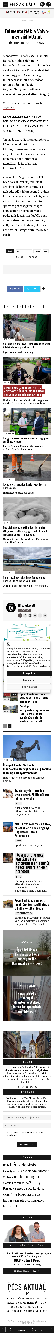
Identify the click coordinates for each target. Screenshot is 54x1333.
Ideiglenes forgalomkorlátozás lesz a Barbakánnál (24, 486)
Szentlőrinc (10, 1194)
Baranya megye (15, 1188)
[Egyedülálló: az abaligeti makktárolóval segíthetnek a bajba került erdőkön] (8, 903)
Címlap (23, 21)
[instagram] (30, 615)
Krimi (6, 523)
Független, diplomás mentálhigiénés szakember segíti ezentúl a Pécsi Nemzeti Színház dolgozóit (33, 863)
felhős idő (23, 1182)
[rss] (45, 615)
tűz (22, 1200)
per (45, 251)
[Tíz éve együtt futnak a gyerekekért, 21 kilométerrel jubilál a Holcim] (8, 793)
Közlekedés (9, 339)
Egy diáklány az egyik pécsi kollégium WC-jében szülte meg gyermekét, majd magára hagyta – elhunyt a (25, 531)
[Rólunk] (27, 1044)
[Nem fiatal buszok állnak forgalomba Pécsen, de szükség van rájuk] (27, 560)
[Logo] (21, 4)
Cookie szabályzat (42, 666)
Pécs (14, 694)
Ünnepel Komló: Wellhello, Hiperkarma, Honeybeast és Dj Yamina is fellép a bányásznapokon (27, 769)
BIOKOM (38, 1200)
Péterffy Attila (11, 1171)
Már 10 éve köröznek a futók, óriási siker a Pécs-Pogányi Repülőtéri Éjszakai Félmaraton (33, 830)
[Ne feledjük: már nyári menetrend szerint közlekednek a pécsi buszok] (27, 327)
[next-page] (10, 726)
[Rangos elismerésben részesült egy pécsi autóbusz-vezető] (27, 421)
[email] (40, 615)
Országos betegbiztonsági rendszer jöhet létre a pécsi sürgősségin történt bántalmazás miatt (35, 713)
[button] (8, 644)
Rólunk (27, 1062)
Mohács (8, 1177)
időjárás (28, 1165)
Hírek (18, 803)
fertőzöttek (10, 1206)
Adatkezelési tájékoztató (19, 666)
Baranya (36, 1183)
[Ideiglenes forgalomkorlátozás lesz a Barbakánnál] (27, 467)
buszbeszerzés (24, 251)
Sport (18, 840)
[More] (43, 289)
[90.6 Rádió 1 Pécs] (27, 1240)
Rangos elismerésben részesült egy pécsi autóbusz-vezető (26, 439)
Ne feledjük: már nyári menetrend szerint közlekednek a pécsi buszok (26, 345)
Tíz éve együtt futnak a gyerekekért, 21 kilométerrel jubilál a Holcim (33, 794)
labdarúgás (11, 1200)
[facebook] (25, 615)
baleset (43, 1171)
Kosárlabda (28, 1171)
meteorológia (26, 1176)
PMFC (29, 1200)
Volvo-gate (34, 256)
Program (8, 760)
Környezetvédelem (24, 913)
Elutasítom (29, 680)
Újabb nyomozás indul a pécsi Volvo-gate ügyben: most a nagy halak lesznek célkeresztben (24, 391)
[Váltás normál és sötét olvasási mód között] (34, 4)
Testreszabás (29, 686)
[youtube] (35, 615)
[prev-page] (5, 726)
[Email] (20, 615)
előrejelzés (9, 1182)
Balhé (21, 12)
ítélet (37, 251)
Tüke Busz (19, 256)
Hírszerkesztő (27, 605)
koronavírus (29, 1194)
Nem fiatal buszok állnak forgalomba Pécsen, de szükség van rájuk (24, 579)
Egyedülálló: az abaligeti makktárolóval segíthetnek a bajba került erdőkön (32, 904)
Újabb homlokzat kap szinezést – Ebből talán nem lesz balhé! (34, 698)
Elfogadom (29, 673)
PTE (6, 1165)
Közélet (11, 12)
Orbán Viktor (36, 1188)
